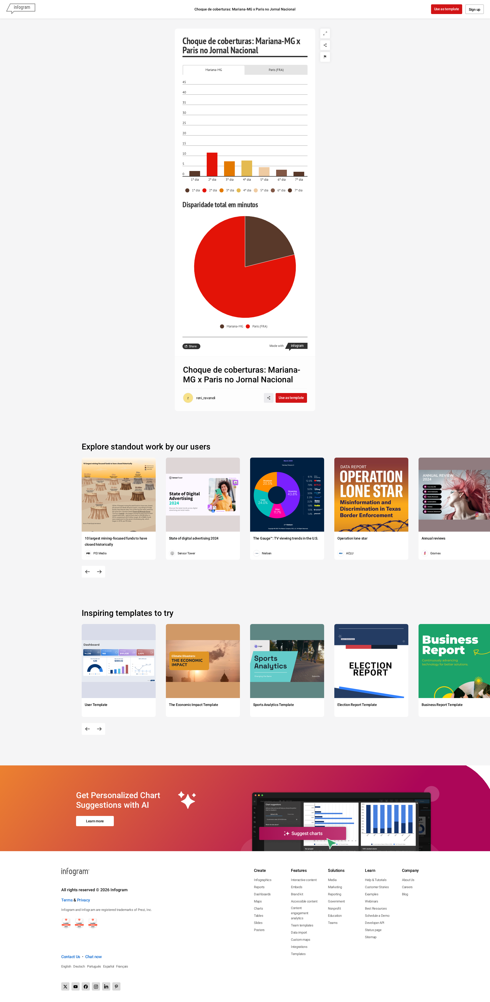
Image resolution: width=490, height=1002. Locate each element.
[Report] (325, 57)
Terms (67, 900)
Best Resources (376, 908)
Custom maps (300, 940)
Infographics (262, 880)
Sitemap (370, 937)
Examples (371, 894)
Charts (258, 908)
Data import (299, 932)
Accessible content (304, 901)
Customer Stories (377, 887)
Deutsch (79, 966)
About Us (408, 880)
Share (193, 346)
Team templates (302, 925)
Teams (333, 923)
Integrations (299, 947)
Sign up (474, 9)
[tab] (213, 70)
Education (334, 916)
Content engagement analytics (299, 913)
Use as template (446, 9)
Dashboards (262, 894)
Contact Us (70, 956)
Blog (405, 894)
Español (108, 966)
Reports (259, 887)
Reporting (334, 894)
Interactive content (303, 880)
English (66, 966)
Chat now (93, 956)
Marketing (335, 887)
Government (336, 901)
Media (332, 880)
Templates (298, 954)
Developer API (374, 923)
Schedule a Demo (377, 916)
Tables (258, 916)
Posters (259, 930)
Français (122, 966)
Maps (258, 901)
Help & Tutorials (375, 880)
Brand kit (297, 894)
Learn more (95, 821)
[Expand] (325, 33)
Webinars (371, 901)
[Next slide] (99, 572)
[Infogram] (20, 9)
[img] (194, 173)
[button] (193, 190)
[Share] (325, 45)
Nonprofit (334, 908)
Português (94, 966)
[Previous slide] (87, 572)
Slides (258, 923)
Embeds (296, 887)
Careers (407, 887)
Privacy (83, 900)
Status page (373, 930)
